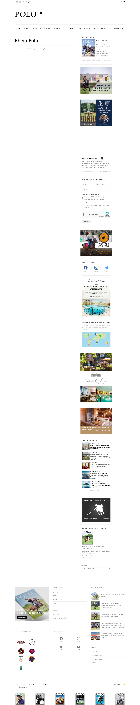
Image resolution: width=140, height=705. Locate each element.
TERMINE (47, 28)
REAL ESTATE (83, 28)
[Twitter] (23, 2)
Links (54, 607)
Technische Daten (96, 659)
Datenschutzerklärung (60, 618)
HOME (19, 28)
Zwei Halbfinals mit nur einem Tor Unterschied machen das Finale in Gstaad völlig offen (111, 605)
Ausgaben (94, 662)
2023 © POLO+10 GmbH (33, 684)
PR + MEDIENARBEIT (99, 28)
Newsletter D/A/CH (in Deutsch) (94, 199)
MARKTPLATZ (118, 28)
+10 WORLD (70, 28)
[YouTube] (26, 2)
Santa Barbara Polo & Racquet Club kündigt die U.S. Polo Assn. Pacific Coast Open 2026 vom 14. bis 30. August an (113, 625)
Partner (55, 610)
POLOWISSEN (57, 28)
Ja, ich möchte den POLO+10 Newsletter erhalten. (97, 206)
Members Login (57, 599)
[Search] (29, 1)
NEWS (26, 28)
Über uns (55, 595)
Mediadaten (95, 651)
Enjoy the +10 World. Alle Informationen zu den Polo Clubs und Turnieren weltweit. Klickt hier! (96, 327)
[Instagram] (20, 2)
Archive (84, 565)
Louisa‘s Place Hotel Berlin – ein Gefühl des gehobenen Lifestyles (100, 466)
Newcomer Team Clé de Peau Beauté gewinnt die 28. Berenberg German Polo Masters (112, 635)
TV (110, 28)
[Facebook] (17, 2)
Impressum (56, 614)
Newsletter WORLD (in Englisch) (94, 197)
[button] (96, 491)
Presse (55, 603)
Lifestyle (36, 28)
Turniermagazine (96, 655)
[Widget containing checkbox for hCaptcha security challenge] (96, 214)
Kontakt (120, 1)
